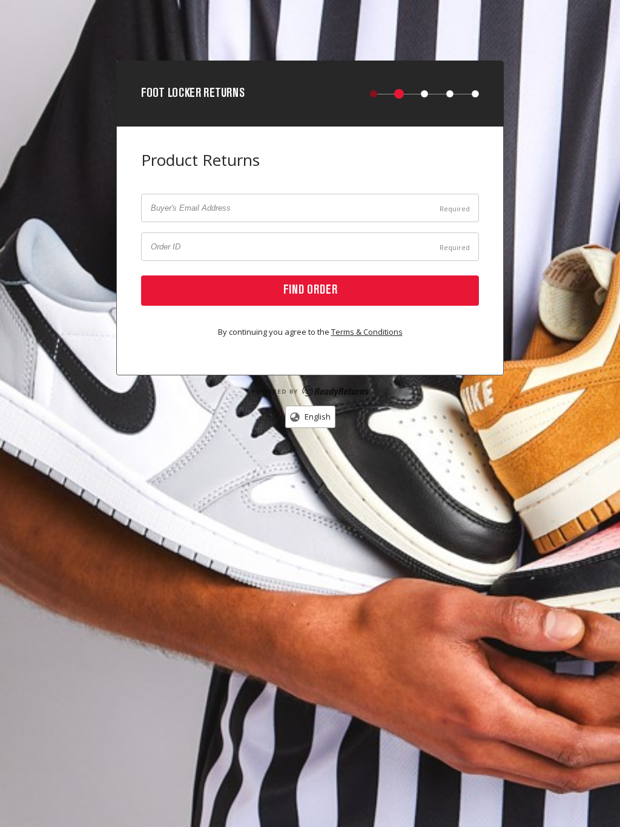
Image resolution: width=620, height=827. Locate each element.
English (317, 416)
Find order (310, 290)
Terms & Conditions (367, 331)
